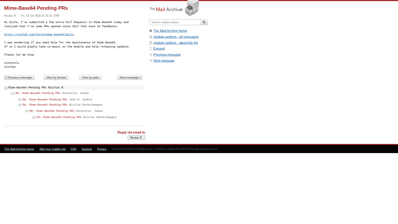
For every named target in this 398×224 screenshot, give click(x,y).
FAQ (73, 149)
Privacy (102, 149)
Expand (159, 48)
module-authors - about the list (175, 43)
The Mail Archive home (170, 31)
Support (87, 149)
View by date (90, 77)
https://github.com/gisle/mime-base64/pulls (39, 34)
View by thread (56, 77)
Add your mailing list (52, 149)
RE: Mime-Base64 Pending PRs (38, 93)
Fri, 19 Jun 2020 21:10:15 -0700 (40, 15)
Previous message (20, 77)
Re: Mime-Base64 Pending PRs (45, 104)
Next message (129, 77)
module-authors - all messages (176, 37)
